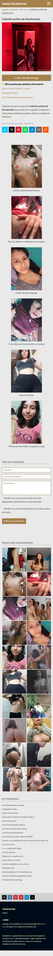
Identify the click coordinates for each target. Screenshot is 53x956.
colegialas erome (9, 809)
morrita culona (8, 852)
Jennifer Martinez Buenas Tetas (17, 97)
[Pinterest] (18, 130)
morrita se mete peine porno (14, 829)
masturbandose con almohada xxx (17, 872)
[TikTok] (32, 897)
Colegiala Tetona (10, 93)
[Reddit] (46, 130)
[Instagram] (10, 897)
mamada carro (8, 868)
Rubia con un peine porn (12, 856)
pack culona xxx (9, 821)
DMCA (4, 913)
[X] (12, 130)
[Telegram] (32, 130)
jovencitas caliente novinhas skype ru (18, 817)
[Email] (39, 130)
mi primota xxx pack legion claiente (17, 837)
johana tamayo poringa (12, 880)
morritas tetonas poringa (13, 805)
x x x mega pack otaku (11, 848)
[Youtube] (15, 897)
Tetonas (24, 9)
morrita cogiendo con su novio (15, 864)
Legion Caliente (10, 9)
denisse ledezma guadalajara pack (17, 876)
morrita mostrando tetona (13, 825)
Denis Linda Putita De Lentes (16, 88)
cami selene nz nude (11, 860)
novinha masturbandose (12, 833)
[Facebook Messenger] (5, 130)
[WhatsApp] (25, 130)
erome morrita (8, 844)
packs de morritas (10, 813)
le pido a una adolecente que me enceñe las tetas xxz (25, 840)
